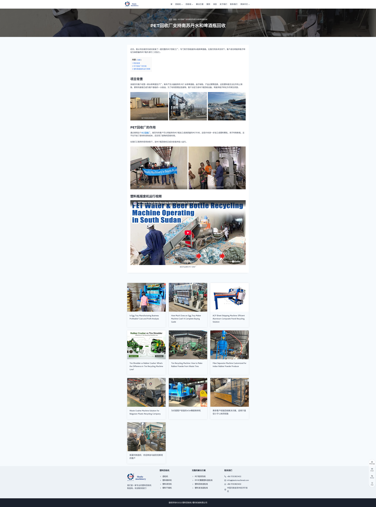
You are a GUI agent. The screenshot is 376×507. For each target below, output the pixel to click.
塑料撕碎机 (167, 480)
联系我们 (233, 4)
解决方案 (199, 4)
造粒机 (165, 476)
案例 (208, 4)
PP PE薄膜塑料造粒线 (203, 480)
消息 (215, 4)
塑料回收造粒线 (201, 484)
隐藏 (138, 60)
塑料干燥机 (167, 488)
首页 (170, 19)
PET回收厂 (145, 133)
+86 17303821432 (234, 484)
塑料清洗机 (167, 484)
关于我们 (223, 4)
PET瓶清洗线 (200, 476)
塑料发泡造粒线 (201, 488)
